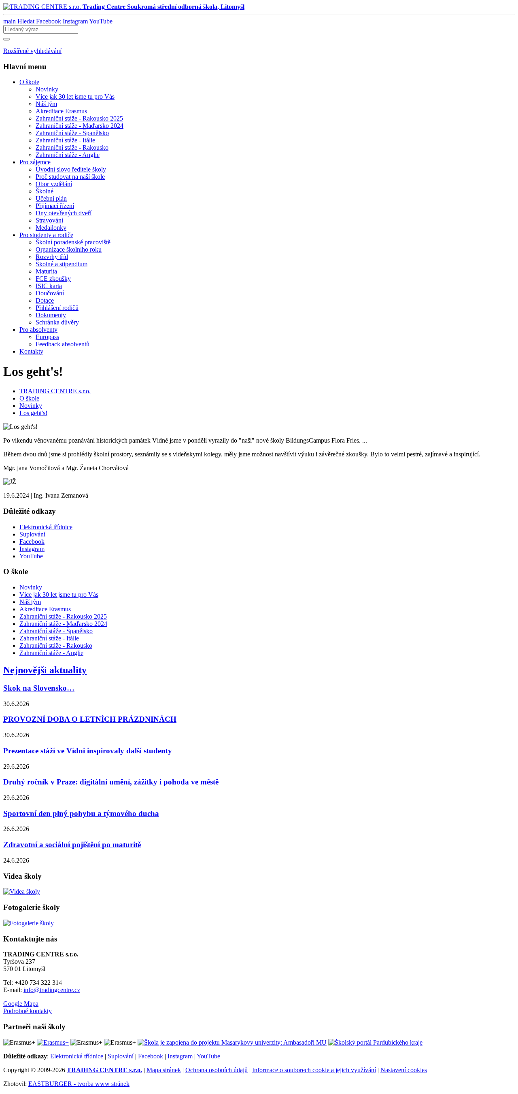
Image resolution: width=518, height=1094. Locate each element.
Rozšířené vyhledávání (32, 50)
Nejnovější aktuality (45, 670)
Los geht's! (33, 412)
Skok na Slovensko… (38, 688)
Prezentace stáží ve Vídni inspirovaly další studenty (87, 750)
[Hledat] (6, 39)
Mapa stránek (163, 1069)
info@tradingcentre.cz (51, 989)
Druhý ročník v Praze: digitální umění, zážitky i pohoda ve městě (111, 782)
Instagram (180, 1056)
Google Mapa (20, 1003)
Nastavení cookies (403, 1069)
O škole (29, 398)
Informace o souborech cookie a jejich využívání (314, 1069)
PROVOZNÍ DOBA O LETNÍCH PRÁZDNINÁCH (89, 719)
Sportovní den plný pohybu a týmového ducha (81, 813)
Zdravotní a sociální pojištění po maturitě (72, 844)
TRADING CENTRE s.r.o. (55, 391)
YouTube (208, 1056)
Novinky (30, 405)
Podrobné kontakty (27, 1010)
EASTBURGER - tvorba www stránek (79, 1083)
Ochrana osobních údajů (216, 1069)
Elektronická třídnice (76, 1056)
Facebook (150, 1056)
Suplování (121, 1056)
